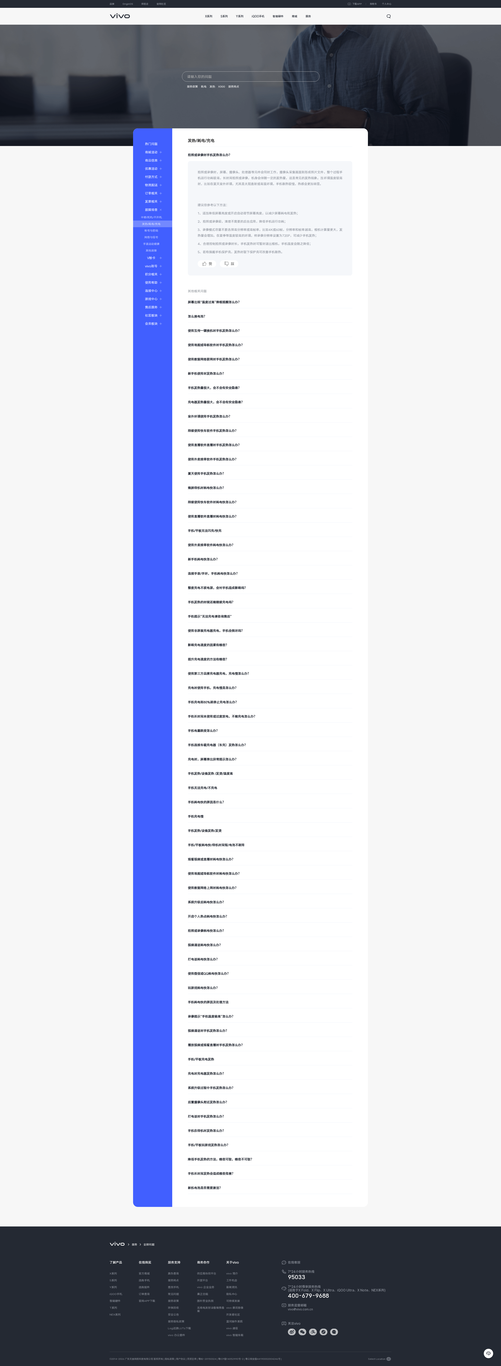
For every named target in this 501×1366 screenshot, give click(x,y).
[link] (120, 14)
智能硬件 (115, 1300)
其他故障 (151, 250)
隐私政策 (169, 1359)
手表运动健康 (151, 243)
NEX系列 (115, 1314)
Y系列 (113, 1287)
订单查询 (144, 1294)
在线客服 (294, 1262)
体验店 (144, 4)
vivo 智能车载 (234, 1335)
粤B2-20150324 (207, 1359)
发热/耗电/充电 (151, 223)
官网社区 (161, 4)
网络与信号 (151, 237)
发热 (212, 86)
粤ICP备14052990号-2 (230, 1359)
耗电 (203, 86)
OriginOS (128, 4)
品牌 (112, 4)
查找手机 (173, 1287)
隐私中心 (231, 1294)
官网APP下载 (147, 1300)
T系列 (113, 1307)
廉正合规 (202, 1294)
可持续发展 (233, 1300)
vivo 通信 (232, 1328)
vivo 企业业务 (205, 1287)
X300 (221, 86)
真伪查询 (173, 1273)
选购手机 (144, 1280)
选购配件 (144, 1287)
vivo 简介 (232, 1273)
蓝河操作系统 (234, 1321)
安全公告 (173, 1314)
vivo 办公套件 (176, 1335)
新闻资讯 (231, 1287)
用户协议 (180, 1359)
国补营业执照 (205, 1300)
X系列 (113, 1273)
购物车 (373, 4)
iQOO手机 (116, 1294)
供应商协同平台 (206, 1273)
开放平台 (202, 1280)
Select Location (377, 1359)
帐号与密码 (151, 230)
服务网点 (233, 86)
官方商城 (144, 1273)
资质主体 (191, 1359)
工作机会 (231, 1280)
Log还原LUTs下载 (179, 1328)
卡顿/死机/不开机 (151, 217)
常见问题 (173, 1294)
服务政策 (192, 86)
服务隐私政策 (176, 1321)
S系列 (113, 1280)
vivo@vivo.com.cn (300, 1309)
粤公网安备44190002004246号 (262, 1359)
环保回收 (173, 1307)
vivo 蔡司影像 (234, 1307)
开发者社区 (233, 1314)
